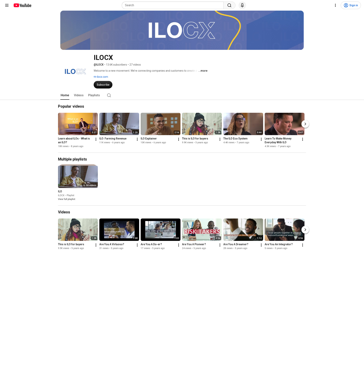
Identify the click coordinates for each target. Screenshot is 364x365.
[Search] (229, 5)
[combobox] (174, 5)
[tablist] (182, 95)
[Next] (305, 124)
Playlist (70, 195)
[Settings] (335, 5)
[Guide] (7, 5)
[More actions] (96, 139)
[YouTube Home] (22, 5)
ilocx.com (102, 76)
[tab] (64, 95)
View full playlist (66, 199)
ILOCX (61, 195)
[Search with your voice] (242, 5)
